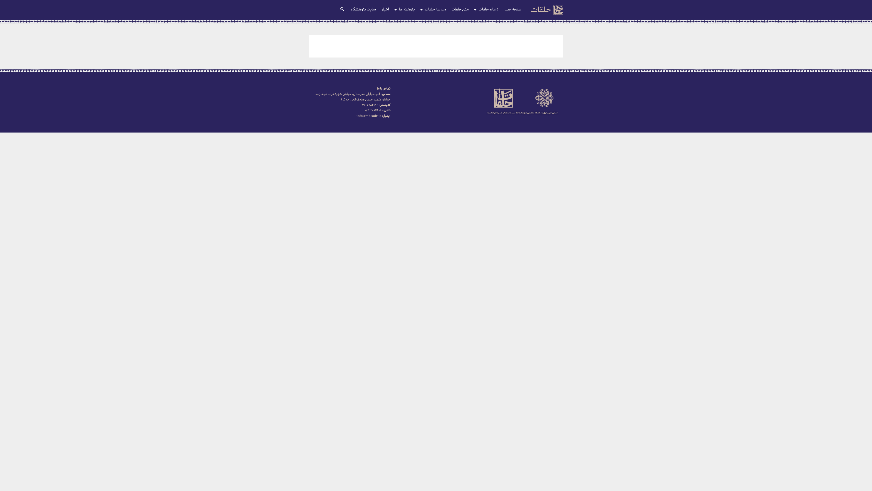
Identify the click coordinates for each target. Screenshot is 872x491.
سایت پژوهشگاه (363, 10)
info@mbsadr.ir (369, 116)
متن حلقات (460, 10)
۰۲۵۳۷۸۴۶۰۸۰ (374, 110)
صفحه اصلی (512, 10)
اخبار (385, 10)
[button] (342, 9)
